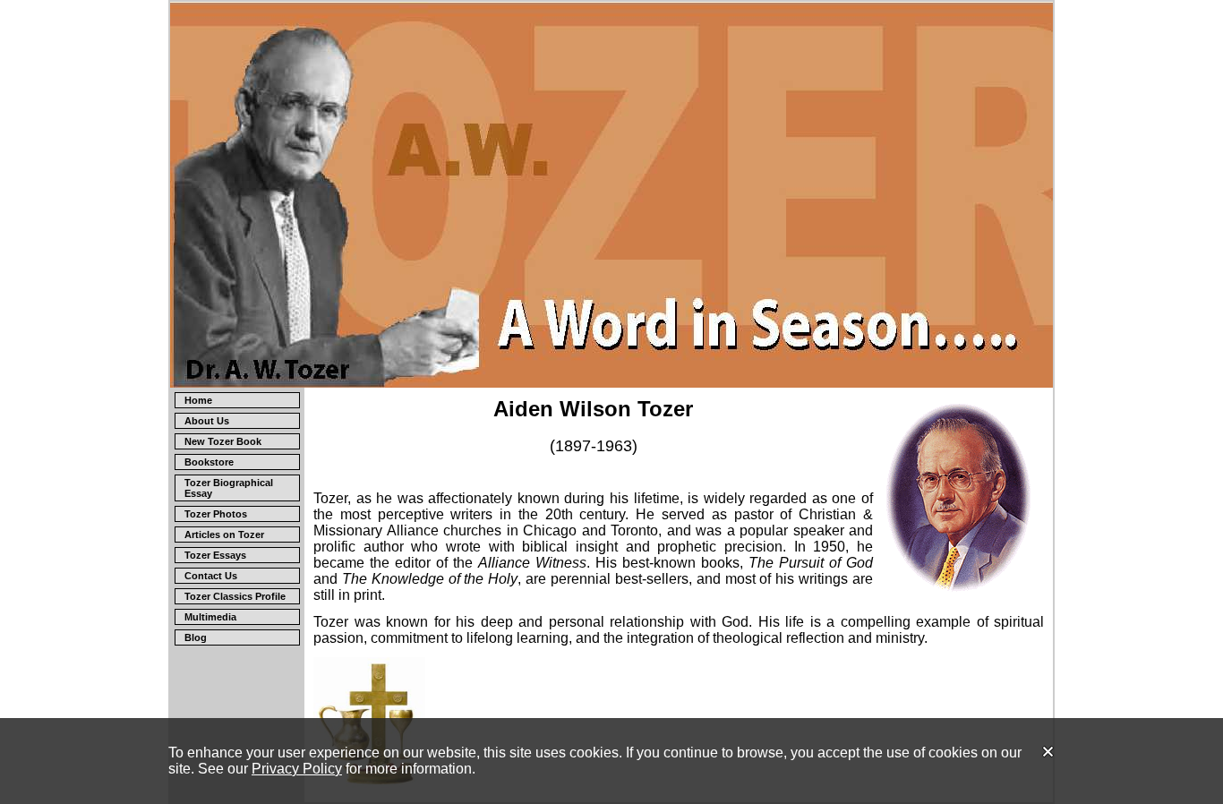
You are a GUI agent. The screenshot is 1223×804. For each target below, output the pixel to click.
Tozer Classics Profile (235, 596)
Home (198, 400)
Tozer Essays (215, 555)
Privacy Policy (297, 768)
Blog (195, 637)
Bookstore (209, 462)
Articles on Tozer (224, 534)
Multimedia (210, 617)
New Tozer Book (222, 441)
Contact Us (210, 575)
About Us (206, 420)
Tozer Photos (215, 514)
